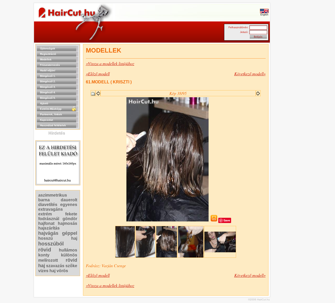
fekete (71, 214)
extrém (45, 214)
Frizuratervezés (50, 65)
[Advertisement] (286, 122)
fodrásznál (48, 218)
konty (43, 255)
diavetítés (47, 204)
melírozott (48, 260)
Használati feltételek (53, 125)
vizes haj (46, 270)
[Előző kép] (98, 92)
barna (44, 200)
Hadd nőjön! (47, 70)
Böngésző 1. (48, 76)
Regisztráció (48, 54)
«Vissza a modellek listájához (110, 63)
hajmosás (67, 223)
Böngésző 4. (48, 92)
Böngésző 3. (48, 86)
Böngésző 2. (48, 81)
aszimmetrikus (52, 195)
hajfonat (46, 223)
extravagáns (50, 209)
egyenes (68, 204)
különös (69, 255)
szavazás (55, 266)
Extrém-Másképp (51, 108)
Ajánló (44, 103)
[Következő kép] (258, 92)
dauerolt (69, 200)
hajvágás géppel (57, 233)
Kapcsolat (46, 119)
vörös (62, 270)
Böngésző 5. (48, 97)
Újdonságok (47, 48)
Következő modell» (250, 73)
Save (227, 220)
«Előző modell (98, 73)
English (264, 14)
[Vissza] (93, 92)
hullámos (68, 250)
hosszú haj (57, 238)
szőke (71, 266)
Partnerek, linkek (51, 114)
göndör (70, 218)
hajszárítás (49, 228)
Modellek (46, 59)
